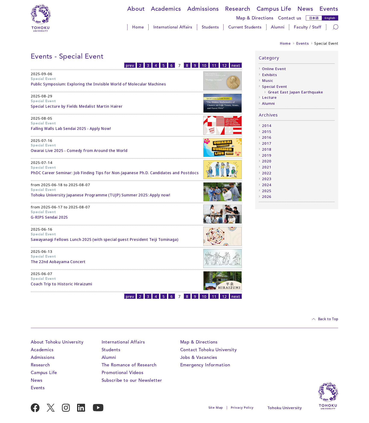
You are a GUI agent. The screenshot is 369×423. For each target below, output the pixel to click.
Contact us (289, 18)
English (330, 18)
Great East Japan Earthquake (295, 92)
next (235, 65)
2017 (266, 143)
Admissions (203, 8)
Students (210, 27)
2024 (266, 184)
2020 (266, 161)
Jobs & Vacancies (198, 357)
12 (224, 65)
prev (130, 65)
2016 (266, 137)
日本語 (314, 18)
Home (138, 27)
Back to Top (328, 319)
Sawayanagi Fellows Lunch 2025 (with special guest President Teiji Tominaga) (105, 239)
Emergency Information (205, 365)
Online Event (274, 68)
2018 (266, 149)
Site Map (215, 407)
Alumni (277, 27)
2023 (266, 178)
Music (267, 80)
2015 (266, 131)
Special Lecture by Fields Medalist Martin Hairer (77, 106)
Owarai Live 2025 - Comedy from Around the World (79, 150)
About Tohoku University (57, 342)
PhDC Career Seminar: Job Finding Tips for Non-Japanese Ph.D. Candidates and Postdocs (115, 172)
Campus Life (274, 8)
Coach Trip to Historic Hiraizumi (61, 284)
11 (214, 65)
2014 (266, 125)
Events (328, 8)
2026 (266, 196)
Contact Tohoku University (208, 349)
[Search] (335, 27)
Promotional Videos (123, 372)
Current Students (245, 27)
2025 (266, 190)
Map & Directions (255, 18)
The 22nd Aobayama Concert (58, 261)
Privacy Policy (242, 407)
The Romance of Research (129, 365)
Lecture (269, 97)
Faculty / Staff (307, 27)
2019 (266, 155)
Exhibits (269, 74)
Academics (166, 8)
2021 (266, 167)
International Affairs (172, 27)
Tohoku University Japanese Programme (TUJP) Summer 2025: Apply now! (100, 195)
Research (237, 8)
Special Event (274, 86)
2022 (266, 173)
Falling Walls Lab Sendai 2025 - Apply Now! (71, 128)
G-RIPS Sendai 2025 (49, 217)
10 (204, 65)
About (136, 8)
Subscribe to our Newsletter (132, 380)
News (305, 8)
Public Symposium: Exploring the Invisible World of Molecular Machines (98, 84)
